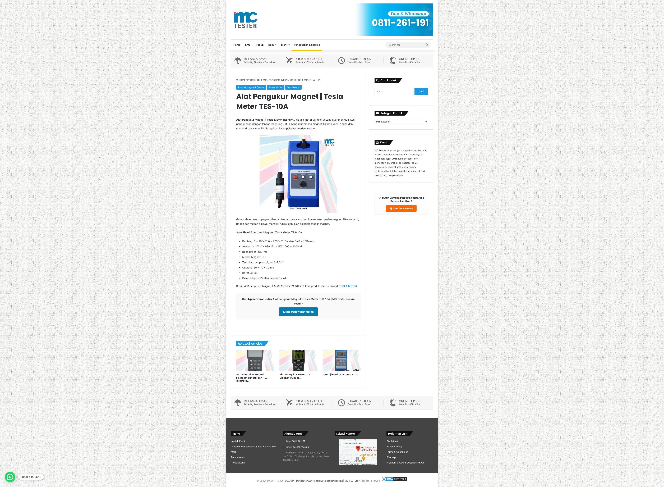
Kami (271, 44)
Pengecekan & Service (307, 44)
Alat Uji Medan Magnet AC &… (341, 374)
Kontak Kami (238, 441)
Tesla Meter (263, 79)
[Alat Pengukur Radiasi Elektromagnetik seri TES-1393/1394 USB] (255, 360)
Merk (284, 44)
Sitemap (391, 457)
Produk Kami (238, 462)
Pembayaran (238, 457)
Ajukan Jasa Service (401, 208)
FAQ (247, 44)
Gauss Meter (276, 87)
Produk (259, 44)
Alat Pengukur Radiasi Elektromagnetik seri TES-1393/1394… (252, 378)
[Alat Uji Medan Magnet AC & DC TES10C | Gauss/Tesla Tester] (342, 360)
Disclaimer (392, 441)
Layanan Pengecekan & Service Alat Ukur (254, 446)
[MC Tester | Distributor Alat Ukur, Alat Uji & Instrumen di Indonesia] (245, 19)
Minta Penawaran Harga (298, 311)
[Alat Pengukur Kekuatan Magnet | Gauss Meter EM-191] (298, 360)
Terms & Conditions (397, 451)
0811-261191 (298, 441)
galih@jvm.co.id (301, 446)
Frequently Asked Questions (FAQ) (405, 462)
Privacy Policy (394, 446)
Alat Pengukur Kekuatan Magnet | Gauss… (294, 376)
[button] (10, 477)
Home (236, 44)
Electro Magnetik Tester (251, 87)
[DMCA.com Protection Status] (394, 480)
